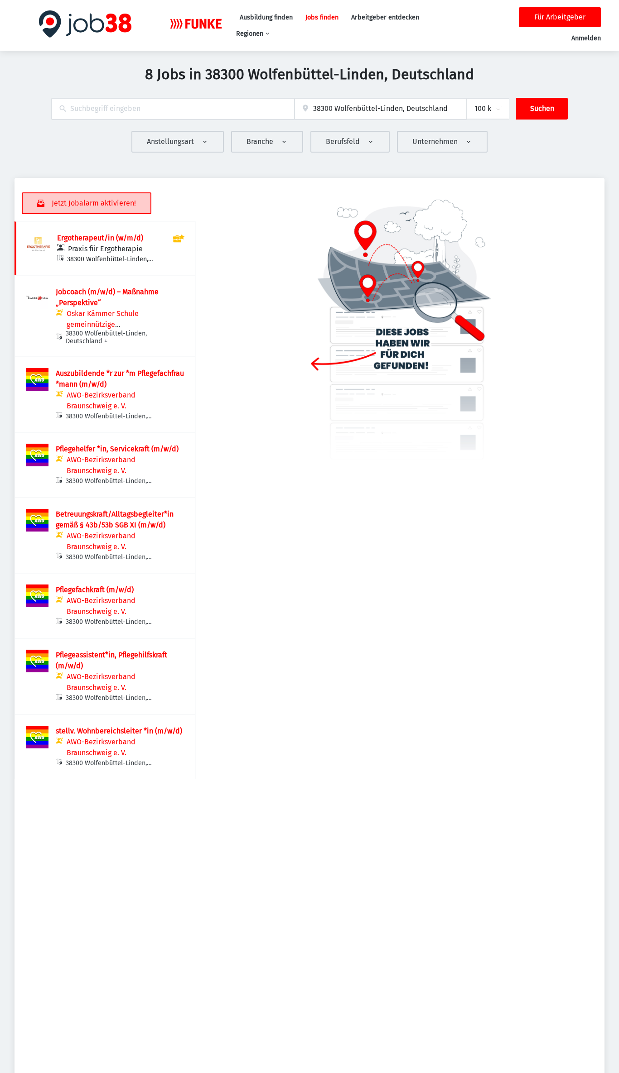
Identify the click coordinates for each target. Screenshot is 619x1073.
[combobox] (173, 109)
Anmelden (586, 38)
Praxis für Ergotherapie (105, 248)
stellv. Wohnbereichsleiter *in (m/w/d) (119, 731)
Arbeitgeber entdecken (385, 17)
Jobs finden (322, 17)
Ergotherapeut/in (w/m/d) (100, 238)
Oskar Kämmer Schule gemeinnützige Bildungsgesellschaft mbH (109, 324)
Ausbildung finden (266, 17)
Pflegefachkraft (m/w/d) (95, 589)
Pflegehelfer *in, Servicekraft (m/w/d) (117, 449)
